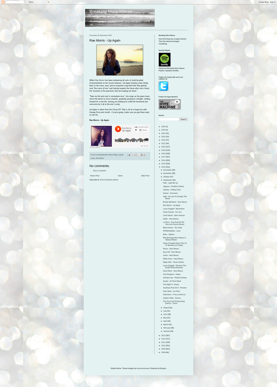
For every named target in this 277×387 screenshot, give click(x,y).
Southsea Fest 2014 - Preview (175, 288)
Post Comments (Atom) (109, 180)
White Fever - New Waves (173, 259)
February (167, 328)
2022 (163, 140)
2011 (163, 342)
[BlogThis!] (136, 154)
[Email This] (133, 154)
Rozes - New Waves (171, 249)
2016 (163, 160)
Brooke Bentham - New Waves (175, 202)
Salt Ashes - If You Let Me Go (174, 295)
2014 (163, 167)
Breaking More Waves (110, 11)
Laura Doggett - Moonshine (174, 209)
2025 (163, 130)
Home (120, 176)
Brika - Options (169, 234)
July (165, 311)
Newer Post (94, 176)
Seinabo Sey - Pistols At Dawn (175, 278)
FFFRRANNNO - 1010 (171, 231)
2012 (163, 339)
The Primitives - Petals (171, 274)
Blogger (163, 368)
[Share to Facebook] (141, 154)
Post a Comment (99, 171)
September (167, 180)
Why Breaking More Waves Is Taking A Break (174, 239)
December (167, 170)
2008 (163, 352)
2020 (163, 147)
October (166, 177)
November (167, 173)
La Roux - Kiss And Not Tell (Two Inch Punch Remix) (173, 223)
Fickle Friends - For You (172, 212)
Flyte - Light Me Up (170, 183)
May (165, 318)
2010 (163, 346)
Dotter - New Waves (171, 219)
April (165, 321)
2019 (163, 150)
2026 (163, 127)
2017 (163, 157)
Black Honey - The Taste (172, 228)
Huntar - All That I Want (172, 281)
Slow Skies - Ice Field (171, 291)
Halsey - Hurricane (170, 193)
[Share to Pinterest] (144, 154)
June (165, 314)
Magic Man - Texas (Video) (173, 262)
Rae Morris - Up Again (171, 205)
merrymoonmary (143, 368)
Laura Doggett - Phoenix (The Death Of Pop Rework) (174, 267)
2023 (163, 137)
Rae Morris (99, 80)
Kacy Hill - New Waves (172, 252)
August (166, 308)
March (166, 325)
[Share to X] (138, 154)
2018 (163, 154)
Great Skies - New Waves (173, 271)
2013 (163, 336)
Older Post (145, 176)
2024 (163, 133)
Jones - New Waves (171, 255)
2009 (163, 349)
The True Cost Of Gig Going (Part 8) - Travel (174, 302)
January (166, 331)
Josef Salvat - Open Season (174, 215)
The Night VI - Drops (171, 284)
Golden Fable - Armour (172, 298)
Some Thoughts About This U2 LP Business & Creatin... (175, 244)
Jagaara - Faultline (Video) (173, 186)
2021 (163, 143)
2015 (163, 164)
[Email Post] (129, 155)
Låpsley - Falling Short (172, 190)
